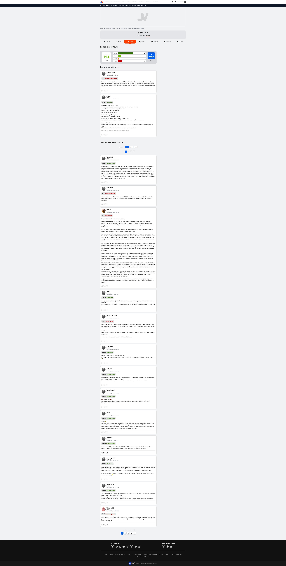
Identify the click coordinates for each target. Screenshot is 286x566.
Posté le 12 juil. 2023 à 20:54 (112, 75)
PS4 (120, 5)
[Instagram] (120, 546)
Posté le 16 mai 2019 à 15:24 (113, 160)
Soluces (168, 41)
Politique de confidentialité (150, 554)
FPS (146, 5)
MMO (138, 5)
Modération (139, 554)
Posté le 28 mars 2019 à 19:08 (113, 349)
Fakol (108, 291)
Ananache (110, 346)
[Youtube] (124, 546)
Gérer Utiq (167, 554)
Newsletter (139, 556)
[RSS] (127, 546)
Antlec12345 (111, 72)
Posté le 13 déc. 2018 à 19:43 (113, 487)
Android (134, 5)
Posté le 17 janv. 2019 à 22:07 (113, 294)
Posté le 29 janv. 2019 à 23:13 (113, 393)
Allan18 (109, 96)
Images (156, 41)
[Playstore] (163, 546)
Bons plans (125, 2)
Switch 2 (115, 5)
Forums (155, 2)
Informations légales (120, 554)
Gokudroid (110, 187)
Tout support (139, 35)
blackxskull (110, 484)
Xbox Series (109, 5)
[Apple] (167, 546)
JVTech (134, 2)
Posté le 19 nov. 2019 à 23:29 (113, 99)
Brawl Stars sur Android (126, 28)
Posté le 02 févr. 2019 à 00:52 (113, 371)
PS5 (104, 5)
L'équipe (111, 554)
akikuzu (109, 209)
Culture (141, 2)
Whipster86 (110, 508)
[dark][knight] (111, 390)
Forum (181, 41)
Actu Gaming (115, 2)
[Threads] (135, 546)
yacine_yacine (111, 458)
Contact (105, 554)
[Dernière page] (133, 530)
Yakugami (110, 157)
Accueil (101, 28)
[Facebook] (112, 546)
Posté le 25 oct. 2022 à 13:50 (113, 190)
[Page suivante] (130, 530)
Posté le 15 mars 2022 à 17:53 (113, 318)
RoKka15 (109, 437)
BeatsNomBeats (112, 315)
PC (101, 5)
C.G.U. (128, 554)
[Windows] (171, 546)
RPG (142, 5)
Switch (126, 5)
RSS (145, 556)
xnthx (108, 412)
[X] (116, 546)
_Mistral (109, 368)
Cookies (161, 554)
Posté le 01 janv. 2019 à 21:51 (113, 440)
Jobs (149, 556)
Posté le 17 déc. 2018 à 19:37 (113, 460)
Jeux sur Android (111, 28)
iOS (130, 5)
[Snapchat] (139, 546)
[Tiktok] (131, 546)
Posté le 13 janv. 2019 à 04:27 (113, 415)
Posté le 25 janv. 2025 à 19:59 (113, 510)
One (123, 5)
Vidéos (148, 2)
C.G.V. (133, 554)
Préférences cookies (177, 554)
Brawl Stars (118, 28)
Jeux (106, 2)
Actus (119, 41)
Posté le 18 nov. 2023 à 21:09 (113, 212)
